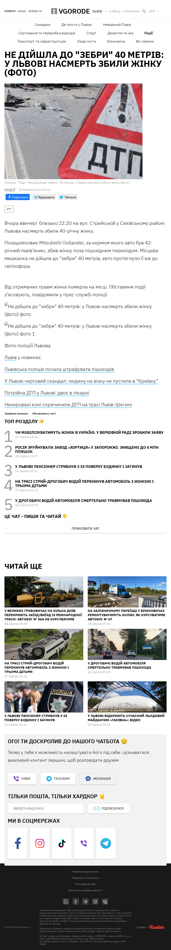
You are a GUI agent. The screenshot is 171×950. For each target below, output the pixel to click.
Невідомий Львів (117, 24)
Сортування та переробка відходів (46, 33)
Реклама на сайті (86, 884)
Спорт (91, 33)
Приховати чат (85, 528)
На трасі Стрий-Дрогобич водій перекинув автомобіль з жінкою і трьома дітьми (84, 483)
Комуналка (116, 41)
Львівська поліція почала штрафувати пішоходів (59, 369)
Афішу (116, 11)
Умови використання (85, 871)
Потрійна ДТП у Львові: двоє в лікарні (46, 392)
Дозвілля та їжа (120, 33)
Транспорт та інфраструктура (41, 41)
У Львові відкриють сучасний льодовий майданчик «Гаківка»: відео (126, 718)
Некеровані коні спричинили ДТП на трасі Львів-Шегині (68, 404)
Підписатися (113, 808)
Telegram (61, 779)
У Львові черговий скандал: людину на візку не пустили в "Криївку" (81, 381)
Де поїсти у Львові (76, 24)
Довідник (35, 11)
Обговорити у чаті (43, 413)
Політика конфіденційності (85, 890)
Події (148, 33)
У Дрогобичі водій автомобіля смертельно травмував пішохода (83, 500)
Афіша (22, 11)
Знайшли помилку (16, 413)
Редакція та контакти (85, 877)
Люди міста (86, 41)
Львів (10, 357)
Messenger (102, 779)
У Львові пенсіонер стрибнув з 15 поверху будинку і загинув (78, 466)
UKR (152, 11)
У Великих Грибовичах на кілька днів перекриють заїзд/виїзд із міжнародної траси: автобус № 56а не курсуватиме (43, 615)
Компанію (132, 11)
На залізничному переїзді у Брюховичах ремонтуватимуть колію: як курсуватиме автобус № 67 (126, 615)
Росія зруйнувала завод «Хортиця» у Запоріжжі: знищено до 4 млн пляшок (87, 449)
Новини (9, 11)
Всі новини (145, 41)
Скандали (42, 24)
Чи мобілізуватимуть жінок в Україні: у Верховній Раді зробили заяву (89, 432)
